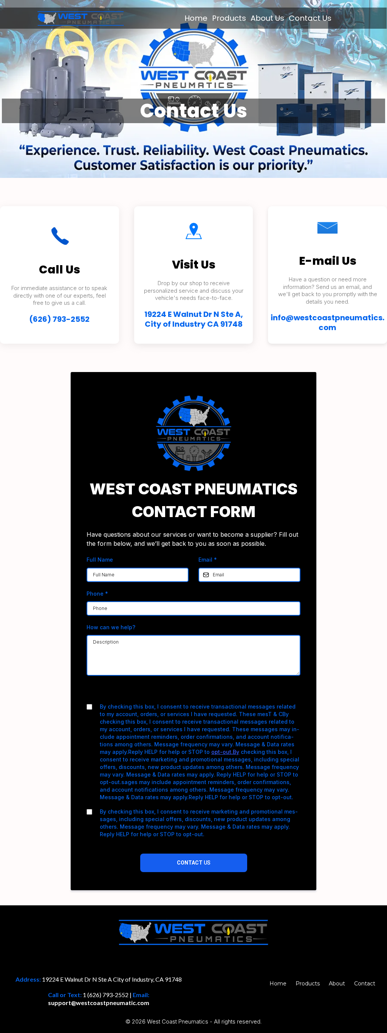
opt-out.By (225, 752)
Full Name (100, 559)
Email (207, 559)
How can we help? (111, 627)
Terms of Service (213, 692)
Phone (97, 593)
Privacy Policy (169, 692)
